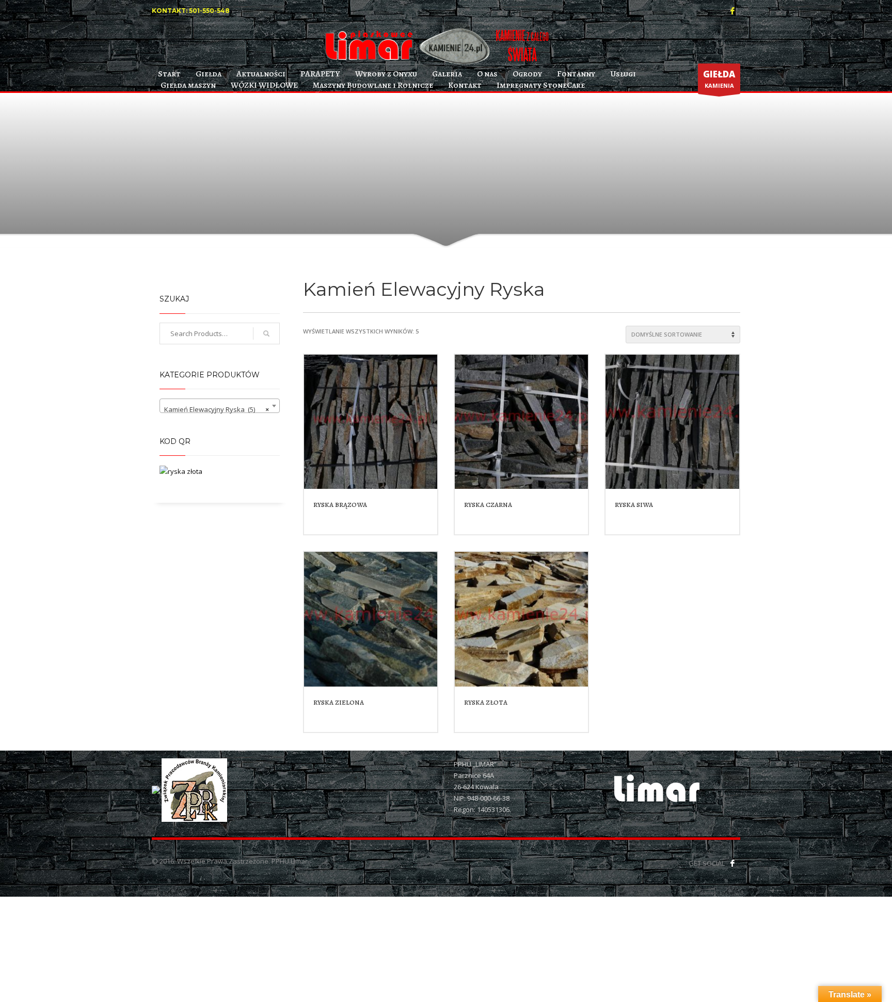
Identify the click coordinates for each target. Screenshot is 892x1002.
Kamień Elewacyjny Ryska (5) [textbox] (216, 409)
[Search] (266, 333)
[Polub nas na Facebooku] (732, 863)
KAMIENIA (719, 78)
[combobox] (220, 406)
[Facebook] (732, 11)
